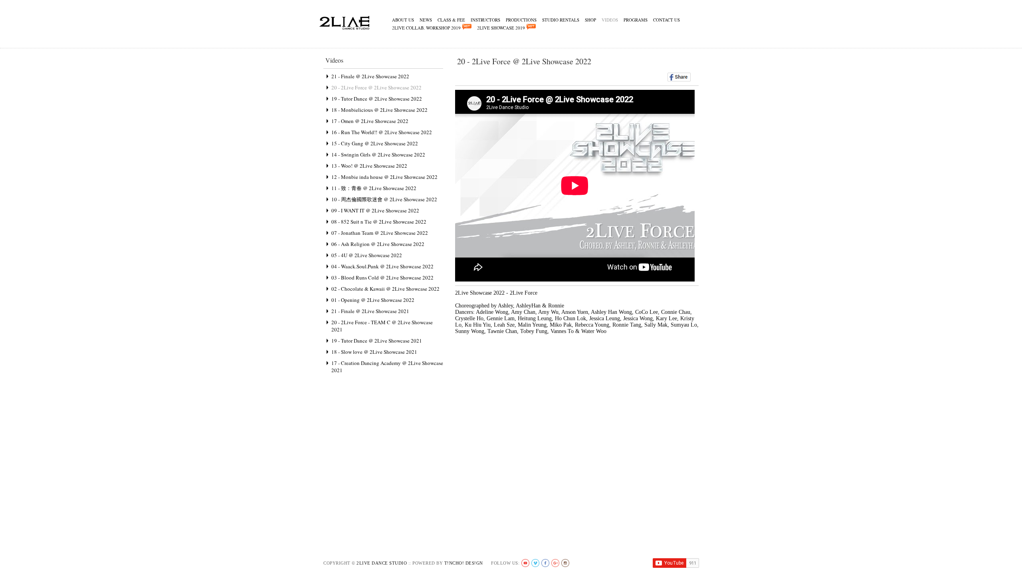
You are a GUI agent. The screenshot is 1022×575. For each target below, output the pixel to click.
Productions (521, 20)
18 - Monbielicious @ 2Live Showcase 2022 (379, 109)
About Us (403, 20)
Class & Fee (451, 20)
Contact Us (666, 20)
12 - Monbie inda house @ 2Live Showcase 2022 (384, 176)
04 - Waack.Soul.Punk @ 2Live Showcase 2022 (382, 266)
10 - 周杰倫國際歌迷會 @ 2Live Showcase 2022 (384, 199)
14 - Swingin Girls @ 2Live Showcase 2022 (378, 154)
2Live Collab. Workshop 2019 (427, 28)
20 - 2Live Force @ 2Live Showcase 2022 (376, 87)
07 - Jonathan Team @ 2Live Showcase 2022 (379, 232)
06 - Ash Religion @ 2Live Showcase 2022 (377, 244)
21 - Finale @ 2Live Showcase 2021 (370, 311)
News (426, 20)
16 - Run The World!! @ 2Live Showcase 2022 (381, 132)
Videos (610, 20)
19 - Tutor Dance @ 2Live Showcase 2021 (376, 340)
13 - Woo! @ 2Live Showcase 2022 (369, 165)
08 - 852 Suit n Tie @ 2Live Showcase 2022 (378, 221)
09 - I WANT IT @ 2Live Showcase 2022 (375, 210)
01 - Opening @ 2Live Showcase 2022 (372, 299)
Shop (590, 20)
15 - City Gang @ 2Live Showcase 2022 (374, 143)
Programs (636, 20)
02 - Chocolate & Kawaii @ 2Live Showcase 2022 (385, 288)
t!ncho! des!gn (463, 563)
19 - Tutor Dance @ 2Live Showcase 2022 (376, 98)
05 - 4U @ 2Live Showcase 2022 (366, 255)
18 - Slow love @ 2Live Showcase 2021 (374, 351)
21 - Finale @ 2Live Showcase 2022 (370, 76)
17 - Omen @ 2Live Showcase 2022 (369, 121)
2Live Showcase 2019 (502, 28)
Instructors (485, 20)
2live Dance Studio (382, 563)
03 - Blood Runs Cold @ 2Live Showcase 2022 (382, 277)
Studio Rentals (560, 20)
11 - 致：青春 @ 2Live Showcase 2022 (373, 188)
